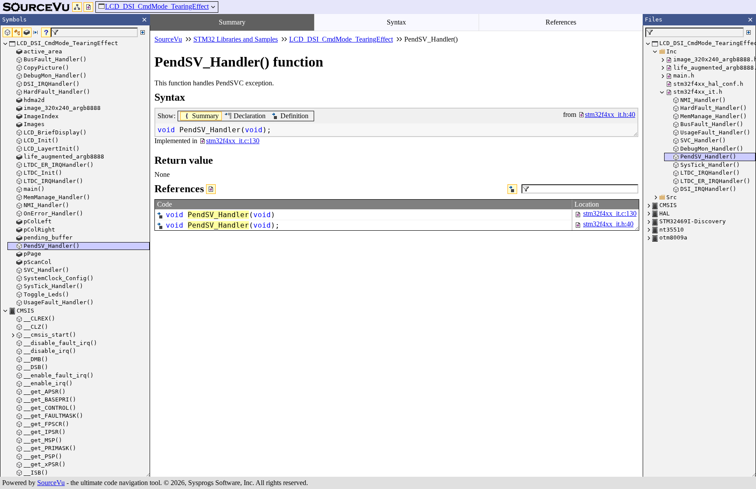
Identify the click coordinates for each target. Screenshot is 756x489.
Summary (232, 22)
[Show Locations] (211, 189)
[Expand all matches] (142, 32)
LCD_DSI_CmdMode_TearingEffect (157, 6)
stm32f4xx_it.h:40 (608, 224)
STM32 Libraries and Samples (235, 39)
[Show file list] (88, 7)
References (561, 22)
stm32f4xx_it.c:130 (610, 213)
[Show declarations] (512, 189)
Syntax (396, 22)
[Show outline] (77, 7)
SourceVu (51, 482)
